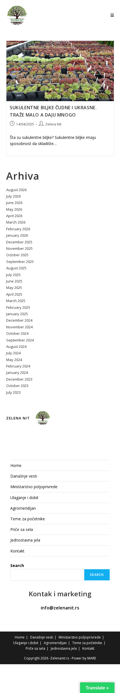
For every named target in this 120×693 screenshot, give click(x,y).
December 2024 (19, 320)
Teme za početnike (27, 518)
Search (17, 565)
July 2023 (13, 392)
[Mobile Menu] (112, 15)
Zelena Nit (53, 124)
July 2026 (13, 196)
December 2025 (19, 242)
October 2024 (17, 333)
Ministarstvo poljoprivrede (33, 486)
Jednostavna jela (25, 540)
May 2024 (14, 359)
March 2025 (15, 300)
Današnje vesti (23, 476)
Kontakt (17, 551)
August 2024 (16, 346)
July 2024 (13, 352)
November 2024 (19, 326)
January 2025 (17, 313)
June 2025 (14, 281)
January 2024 (17, 372)
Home (15, 465)
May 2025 (14, 287)
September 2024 (20, 340)
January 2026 (17, 235)
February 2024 (18, 366)
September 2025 (20, 261)
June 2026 (14, 202)
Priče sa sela (21, 529)
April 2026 (14, 215)
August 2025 (16, 267)
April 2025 (14, 294)
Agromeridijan (23, 508)
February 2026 (18, 228)
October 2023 (17, 385)
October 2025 (17, 254)
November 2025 (19, 248)
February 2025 (18, 307)
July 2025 (13, 274)
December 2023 (19, 379)
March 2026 (15, 222)
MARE (91, 658)
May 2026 (14, 209)
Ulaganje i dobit (24, 497)
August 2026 (16, 189)
